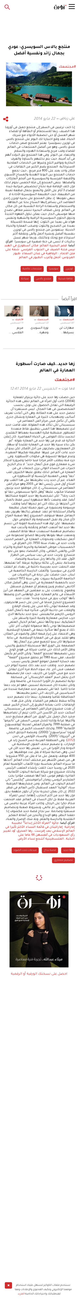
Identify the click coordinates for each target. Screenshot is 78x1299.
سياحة (25, 278)
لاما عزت (68, 389)
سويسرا (53, 268)
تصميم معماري (63, 860)
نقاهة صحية (65, 278)
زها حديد (68, 850)
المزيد (21, 1294)
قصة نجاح (50, 850)
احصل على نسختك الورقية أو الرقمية (39, 974)
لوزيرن (69, 268)
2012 (70, 740)
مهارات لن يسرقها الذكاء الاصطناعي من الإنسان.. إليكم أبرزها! (65, 331)
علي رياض (67, 119)
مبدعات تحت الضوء (25, 850)
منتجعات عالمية (32, 268)
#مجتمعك (68, 320)
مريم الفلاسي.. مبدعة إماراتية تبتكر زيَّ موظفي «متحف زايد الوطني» (14, 331)
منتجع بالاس (43, 278)
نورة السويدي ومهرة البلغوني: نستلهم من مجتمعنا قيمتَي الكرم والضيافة (39, 331)
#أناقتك (19, 320)
